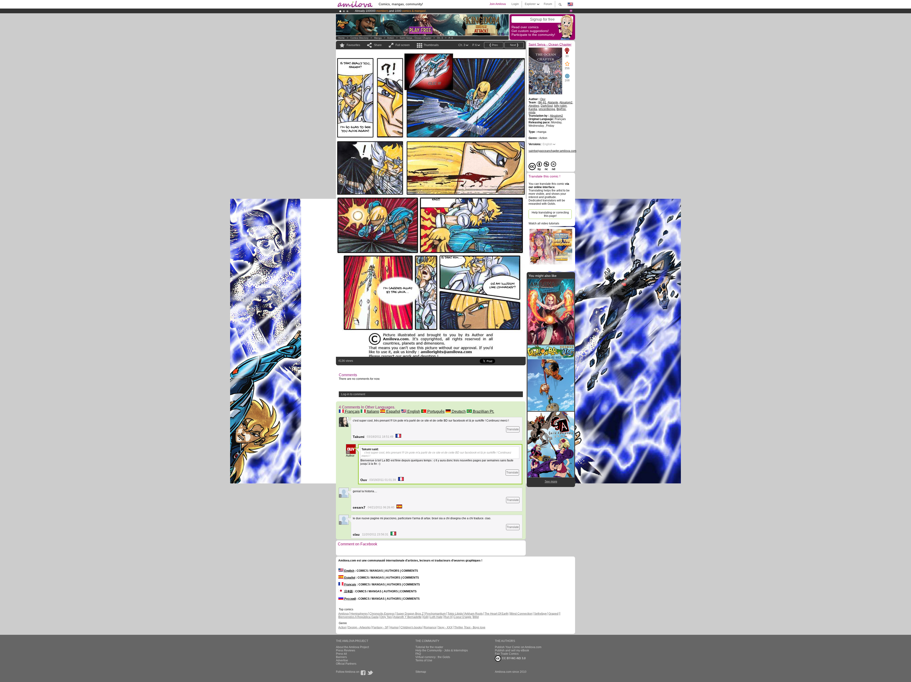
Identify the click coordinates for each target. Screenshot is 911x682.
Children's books (411, 627)
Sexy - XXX (445, 627)
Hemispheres (359, 613)
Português (435, 411)
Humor (394, 627)
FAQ (418, 653)
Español (392, 411)
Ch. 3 (440, 38)
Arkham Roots (474, 613)
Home (341, 38)
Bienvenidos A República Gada (358, 617)
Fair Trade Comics (507, 653)
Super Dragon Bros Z (409, 613)
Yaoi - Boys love (475, 627)
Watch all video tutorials (544, 223)
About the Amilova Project (352, 647)
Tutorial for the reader (429, 647)
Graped (553, 613)
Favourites (353, 45)
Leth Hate (436, 617)
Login (515, 4)
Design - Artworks (359, 627)
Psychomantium (435, 613)
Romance (430, 627)
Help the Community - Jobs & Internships (441, 650)
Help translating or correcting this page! (550, 214)
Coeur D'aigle (463, 617)
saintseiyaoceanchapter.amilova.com (552, 151)
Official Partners (346, 663)
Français (352, 411)
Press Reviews (345, 650)
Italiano (372, 411)
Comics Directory (359, 38)
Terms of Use (423, 660)
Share (378, 45)
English (413, 411)
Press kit (341, 653)
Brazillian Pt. (483, 411)
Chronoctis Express (382, 613)
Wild (476, 617)
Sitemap (420, 671)
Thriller (459, 627)
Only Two (386, 617)
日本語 (348, 591)
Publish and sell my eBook (512, 650)
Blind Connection (521, 613)
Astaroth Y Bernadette (407, 617)
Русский (350, 598)
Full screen (402, 45)
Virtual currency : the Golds (432, 657)
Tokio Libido (455, 613)
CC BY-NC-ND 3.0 (513, 658)
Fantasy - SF (380, 627)
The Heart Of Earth (496, 613)
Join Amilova (497, 4)
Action (390, 38)
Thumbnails (431, 45)
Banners (341, 657)
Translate (513, 429)
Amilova (343, 613)
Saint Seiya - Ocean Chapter (415, 38)
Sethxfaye (540, 613)
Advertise (342, 660)
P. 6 (451, 38)
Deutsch (458, 411)
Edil (425, 617)
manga (378, 38)
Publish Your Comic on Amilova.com (518, 647)
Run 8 (448, 617)
